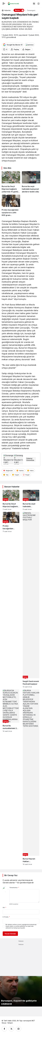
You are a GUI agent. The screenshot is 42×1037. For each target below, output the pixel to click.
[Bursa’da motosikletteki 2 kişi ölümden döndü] (11, 777)
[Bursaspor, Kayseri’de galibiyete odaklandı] (21, 991)
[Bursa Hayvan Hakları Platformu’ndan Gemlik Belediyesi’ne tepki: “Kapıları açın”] (31, 777)
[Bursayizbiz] (15, 3)
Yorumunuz (14, 887)
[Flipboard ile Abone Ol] (30, 44)
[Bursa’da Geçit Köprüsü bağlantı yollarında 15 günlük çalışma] (11, 182)
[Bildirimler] (38, 3)
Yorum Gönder (10, 934)
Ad (4, 907)
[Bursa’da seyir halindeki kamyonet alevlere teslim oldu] (31, 182)
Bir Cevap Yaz (10, 875)
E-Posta (6, 917)
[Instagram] (18, 1028)
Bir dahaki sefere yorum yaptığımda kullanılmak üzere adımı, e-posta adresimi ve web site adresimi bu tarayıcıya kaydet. (21, 926)
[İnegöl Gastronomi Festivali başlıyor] (31, 600)
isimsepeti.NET (29, 1021)
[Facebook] (4, 1028)
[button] (34, 3)
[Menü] (4, 3)
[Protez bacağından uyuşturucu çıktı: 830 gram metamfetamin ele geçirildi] (11, 206)
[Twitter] (11, 1028)
